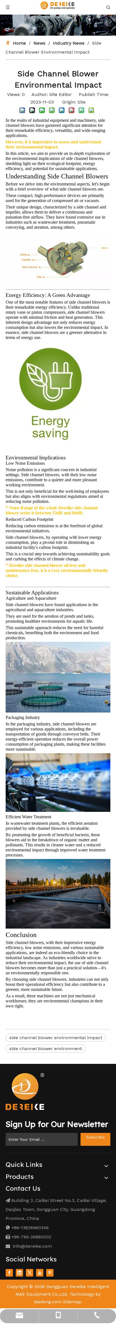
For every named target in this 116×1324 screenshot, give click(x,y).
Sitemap (72, 1301)
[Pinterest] (49, 1272)
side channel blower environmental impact (55, 1037)
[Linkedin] (19, 1272)
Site (81, 102)
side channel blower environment (45, 1048)
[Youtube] (39, 1272)
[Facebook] (9, 1272)
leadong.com (48, 1301)
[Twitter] (29, 1272)
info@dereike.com (32, 1246)
